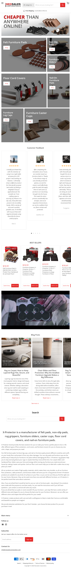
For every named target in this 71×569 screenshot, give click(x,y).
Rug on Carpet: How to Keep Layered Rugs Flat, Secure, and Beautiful (16, 372)
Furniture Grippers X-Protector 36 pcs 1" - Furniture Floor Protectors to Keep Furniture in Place (29, 271)
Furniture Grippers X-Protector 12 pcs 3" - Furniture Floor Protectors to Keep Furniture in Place (49, 270)
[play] (35, 310)
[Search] (62, 5)
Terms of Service (39, 563)
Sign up (29, 539)
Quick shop (7, 285)
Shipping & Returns (28, 563)
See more (35, 403)
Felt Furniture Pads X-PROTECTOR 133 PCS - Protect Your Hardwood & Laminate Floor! (10, 271)
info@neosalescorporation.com (11, 550)
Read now (15, 398)
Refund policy (50, 563)
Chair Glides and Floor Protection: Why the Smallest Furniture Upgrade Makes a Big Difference (47, 373)
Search (19, 563)
